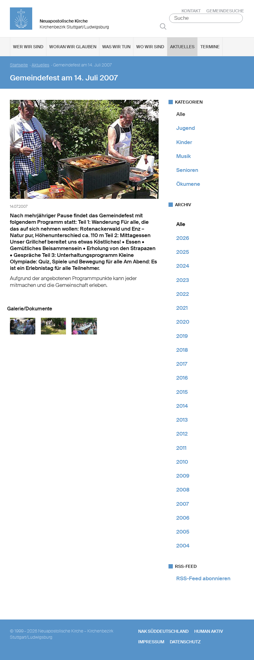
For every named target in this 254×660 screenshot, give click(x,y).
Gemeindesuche (225, 11)
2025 (182, 252)
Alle (180, 114)
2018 (182, 350)
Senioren (187, 170)
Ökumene (188, 184)
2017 (181, 363)
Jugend (185, 128)
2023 (182, 280)
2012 (182, 433)
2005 (182, 531)
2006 (182, 517)
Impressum (151, 642)
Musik (183, 156)
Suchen (163, 26)
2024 (182, 265)
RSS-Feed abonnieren (203, 578)
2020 (182, 321)
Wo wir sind (150, 46)
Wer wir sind (28, 46)
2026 (182, 238)
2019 (182, 336)
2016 (182, 377)
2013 (182, 419)
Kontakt (191, 11)
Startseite (19, 65)
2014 (182, 405)
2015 (182, 392)
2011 (181, 448)
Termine (210, 46)
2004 (183, 545)
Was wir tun (116, 46)
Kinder (184, 142)
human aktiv (208, 631)
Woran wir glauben (72, 46)
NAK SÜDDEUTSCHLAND (163, 631)
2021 (182, 307)
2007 (182, 503)
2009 (182, 475)
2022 (182, 294)
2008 (183, 489)
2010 (182, 461)
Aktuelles (182, 46)
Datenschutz (185, 642)
